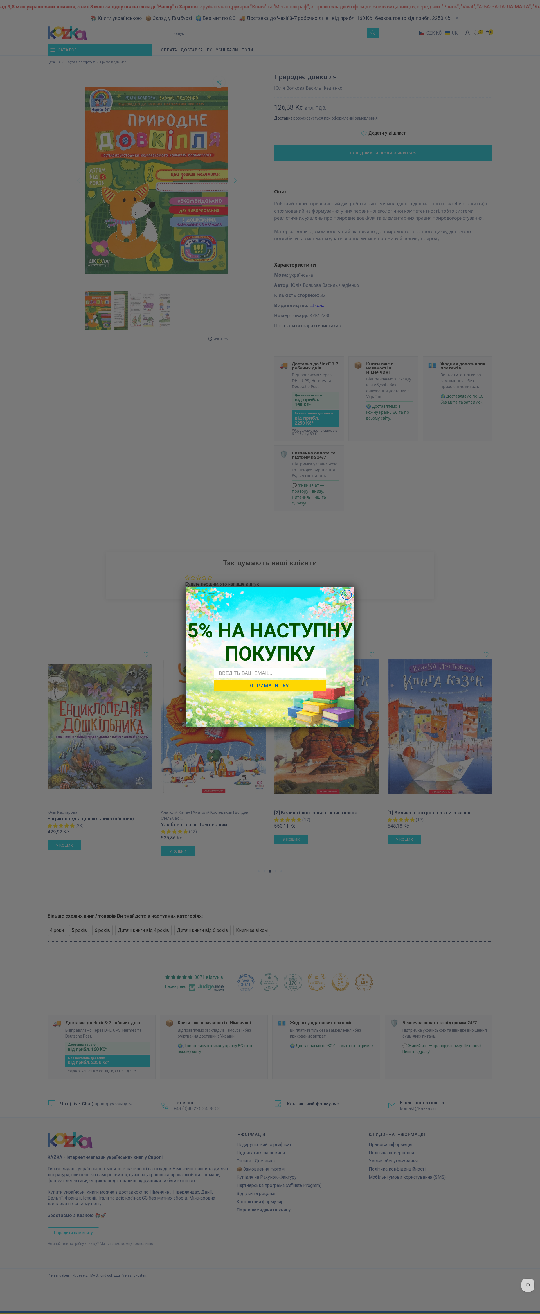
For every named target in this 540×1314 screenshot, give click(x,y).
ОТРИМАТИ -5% (270, 685)
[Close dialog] (347, 595)
